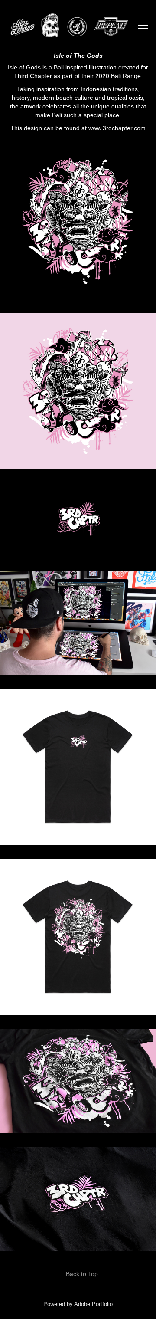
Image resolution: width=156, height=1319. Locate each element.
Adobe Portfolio (93, 1304)
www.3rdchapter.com (117, 128)
